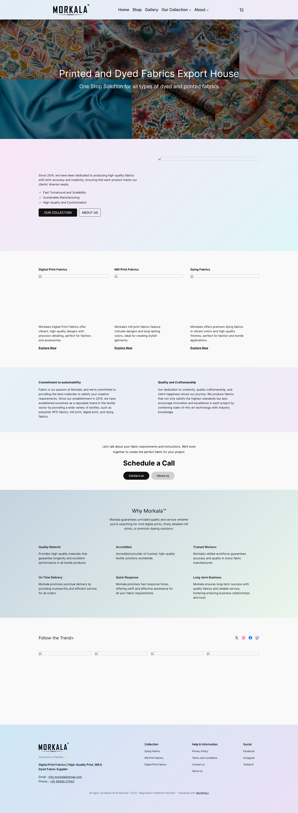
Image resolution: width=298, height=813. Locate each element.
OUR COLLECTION (58, 212)
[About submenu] (207, 10)
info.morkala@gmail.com (65, 777)
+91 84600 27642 (62, 781)
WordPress (202, 792)
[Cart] (241, 10)
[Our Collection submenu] (190, 10)
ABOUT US (90, 212)
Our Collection (175, 9)
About (199, 9)
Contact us (136, 475)
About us (163, 475)
